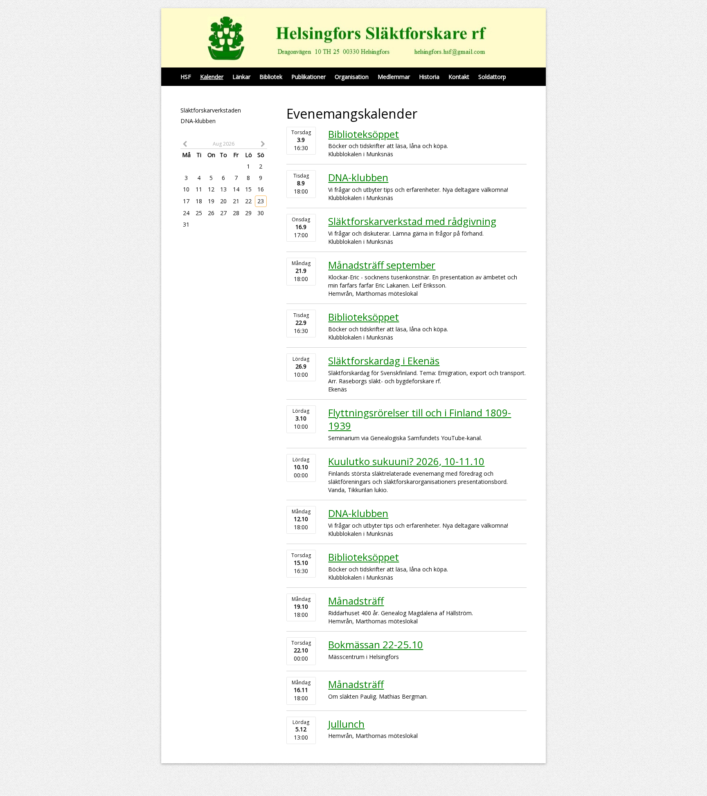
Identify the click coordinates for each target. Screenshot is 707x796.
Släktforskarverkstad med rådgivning (412, 221)
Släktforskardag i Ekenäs (383, 360)
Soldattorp (492, 77)
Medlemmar (394, 77)
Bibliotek (270, 77)
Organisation (352, 77)
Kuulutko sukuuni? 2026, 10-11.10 (406, 461)
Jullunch (346, 724)
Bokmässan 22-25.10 (375, 644)
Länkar (241, 77)
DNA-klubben (198, 121)
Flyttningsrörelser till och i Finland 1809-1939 (419, 419)
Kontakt (458, 77)
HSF (185, 77)
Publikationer (308, 77)
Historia (429, 77)
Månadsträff (356, 600)
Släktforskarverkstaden (210, 110)
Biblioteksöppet (363, 134)
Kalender (211, 77)
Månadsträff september (381, 265)
